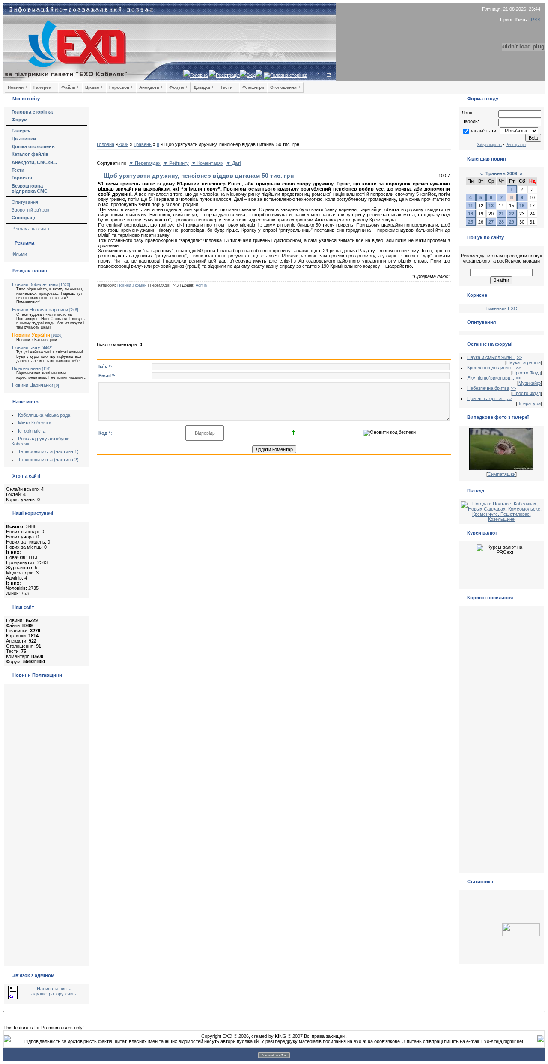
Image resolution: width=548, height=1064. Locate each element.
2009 (123, 144)
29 (511, 221)
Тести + (228, 87)
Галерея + (44, 87)
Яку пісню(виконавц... (490, 377)
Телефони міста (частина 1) (48, 451)
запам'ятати (483, 130)
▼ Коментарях (207, 163)
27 (491, 221)
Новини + (17, 87)
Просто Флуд (526, 372)
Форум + (178, 87)
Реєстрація (228, 75)
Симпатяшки (501, 474)
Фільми (19, 254)
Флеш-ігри (253, 87)
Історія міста (31, 430)
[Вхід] (317, 75)
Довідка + (204, 87)
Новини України (31, 335)
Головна (199, 75)
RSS (535, 19)
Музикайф (529, 383)
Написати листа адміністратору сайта (54, 991)
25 (470, 221)
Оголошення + (285, 87)
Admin (201, 285)
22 (511, 213)
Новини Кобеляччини (35, 284)
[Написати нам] (329, 75)
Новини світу (26, 347)
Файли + (70, 87)
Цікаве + (94, 87)
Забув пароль (489, 145)
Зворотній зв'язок (30, 209)
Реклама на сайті (30, 228)
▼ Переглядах (145, 163)
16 (521, 205)
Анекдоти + (151, 87)
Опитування (25, 202)
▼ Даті (233, 163)
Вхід (251, 75)
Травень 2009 (501, 173)
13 (491, 205)
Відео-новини (26, 368)
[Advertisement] (274, 120)
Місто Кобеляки (34, 422)
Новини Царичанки (32, 385)
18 (470, 213)
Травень (143, 144)
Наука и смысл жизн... (491, 357)
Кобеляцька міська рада (44, 415)
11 (470, 205)
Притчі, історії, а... (486, 398)
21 (501, 213)
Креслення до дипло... (491, 367)
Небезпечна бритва (488, 388)
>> (519, 357)
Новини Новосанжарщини (40, 309)
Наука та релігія (523, 362)
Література (529, 403)
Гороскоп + (121, 87)
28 (501, 221)
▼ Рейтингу (176, 163)
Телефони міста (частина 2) (48, 459)
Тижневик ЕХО (501, 308)
